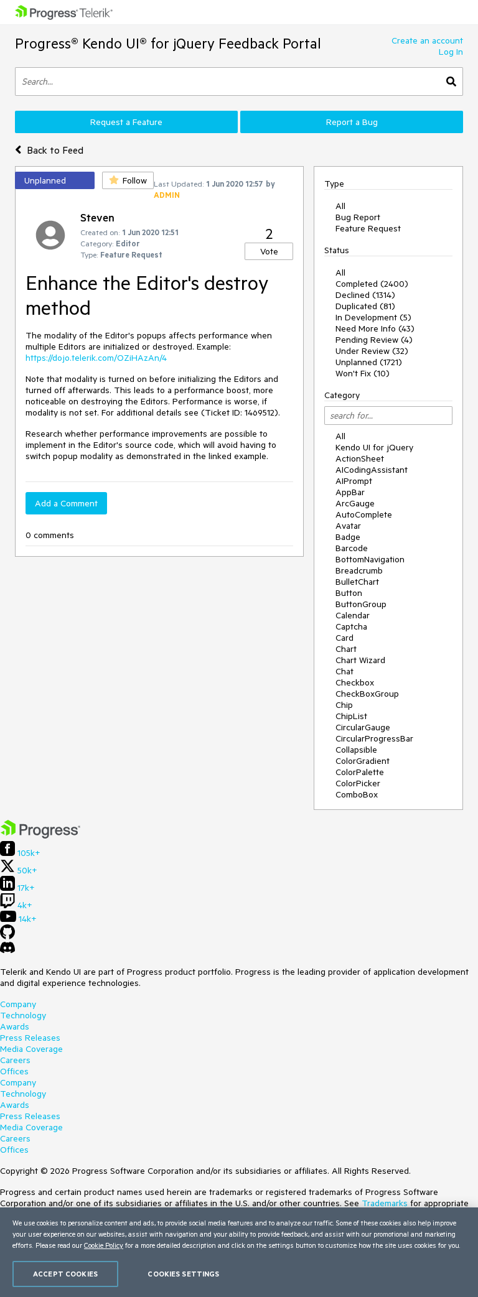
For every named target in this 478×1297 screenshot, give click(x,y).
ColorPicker (357, 783)
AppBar (350, 492)
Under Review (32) (371, 350)
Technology (23, 1015)
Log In (451, 51)
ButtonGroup (361, 604)
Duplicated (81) (365, 306)
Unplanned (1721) (368, 362)
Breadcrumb (359, 570)
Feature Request (368, 228)
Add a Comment (66, 503)
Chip (344, 704)
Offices (14, 1071)
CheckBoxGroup (367, 693)
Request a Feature (126, 122)
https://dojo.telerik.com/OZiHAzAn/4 (96, 357)
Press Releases (30, 1037)
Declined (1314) (365, 294)
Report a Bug (352, 122)
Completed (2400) (371, 283)
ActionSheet (359, 458)
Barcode (351, 548)
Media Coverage (31, 1048)
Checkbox (354, 682)
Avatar (348, 525)
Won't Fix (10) (362, 373)
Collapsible (356, 749)
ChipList (351, 716)
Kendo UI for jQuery (374, 447)
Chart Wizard (360, 660)
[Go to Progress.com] (40, 835)
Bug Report (357, 217)
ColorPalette (359, 772)
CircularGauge (362, 727)
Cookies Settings (183, 1273)
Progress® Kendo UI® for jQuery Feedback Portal (168, 43)
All (340, 206)
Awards (14, 1026)
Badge (347, 536)
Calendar (352, 615)
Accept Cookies (65, 1273)
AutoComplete (363, 514)
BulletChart (357, 581)
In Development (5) (373, 317)
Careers (15, 1060)
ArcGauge (355, 503)
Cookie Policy (103, 1245)
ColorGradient (362, 760)
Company (18, 1004)
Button (348, 592)
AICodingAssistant (371, 469)
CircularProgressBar (374, 738)
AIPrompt (353, 480)
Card (344, 637)
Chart (346, 648)
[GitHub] (7, 936)
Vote (269, 251)
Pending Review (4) (374, 339)
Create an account (427, 40)
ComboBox (356, 794)
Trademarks (385, 1203)
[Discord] (7, 950)
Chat (344, 671)
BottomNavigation (370, 559)
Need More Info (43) (375, 328)
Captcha (351, 626)
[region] (239, 1252)
